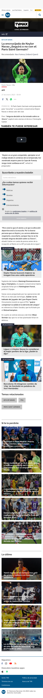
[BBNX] (4, 692)
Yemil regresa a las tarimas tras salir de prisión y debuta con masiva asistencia (21, 575)
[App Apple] (3, 671)
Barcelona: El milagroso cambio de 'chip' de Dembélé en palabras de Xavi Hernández (20, 386)
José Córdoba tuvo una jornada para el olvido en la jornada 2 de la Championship (21, 622)
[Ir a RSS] (16, 663)
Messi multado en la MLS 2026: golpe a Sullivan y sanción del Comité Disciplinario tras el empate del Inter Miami (21, 466)
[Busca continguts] (39, 15)
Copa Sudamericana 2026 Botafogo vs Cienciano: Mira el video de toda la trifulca (21, 491)
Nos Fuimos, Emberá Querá (26, 54)
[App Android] (7, 671)
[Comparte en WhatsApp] (11, 99)
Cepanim (25, 10)
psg (22, 400)
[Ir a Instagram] (6, 663)
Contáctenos (6, 685)
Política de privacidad (29, 678)
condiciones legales (20, 211)
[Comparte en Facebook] (3, 99)
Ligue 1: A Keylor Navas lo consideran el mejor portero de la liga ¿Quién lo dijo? (21, 351)
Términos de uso (7, 681)
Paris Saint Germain (12, 407)
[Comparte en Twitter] (7, 99)
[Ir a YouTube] (11, 663)
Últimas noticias (6, 10)
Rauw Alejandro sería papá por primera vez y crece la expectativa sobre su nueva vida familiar (20, 598)
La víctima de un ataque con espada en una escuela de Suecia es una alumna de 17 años (21, 646)
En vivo (38, 10)
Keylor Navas (9, 400)
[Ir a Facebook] (2, 663)
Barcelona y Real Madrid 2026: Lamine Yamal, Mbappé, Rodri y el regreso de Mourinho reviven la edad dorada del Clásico (21, 537)
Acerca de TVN (27, 681)
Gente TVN (5, 678)
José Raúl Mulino (17, 10)
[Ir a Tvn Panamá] (20, 15)
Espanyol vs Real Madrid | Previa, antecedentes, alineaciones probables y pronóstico (19, 443)
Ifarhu (32, 10)
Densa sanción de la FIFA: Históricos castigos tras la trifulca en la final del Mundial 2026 (21, 515)
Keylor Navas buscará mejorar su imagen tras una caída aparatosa (19, 274)
